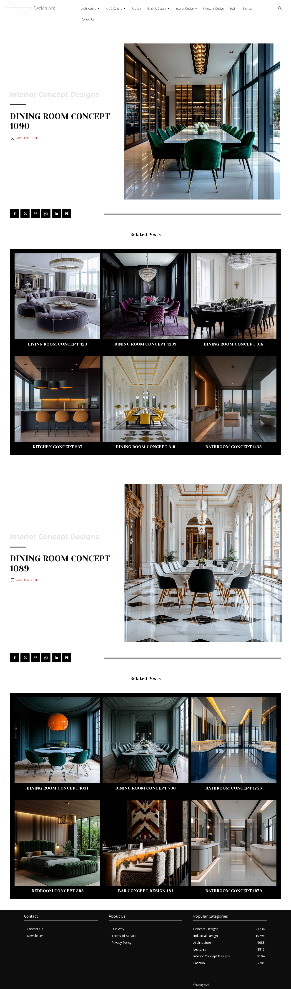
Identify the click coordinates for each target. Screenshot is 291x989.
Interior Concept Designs (54, 94)
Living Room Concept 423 (57, 344)
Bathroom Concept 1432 (233, 446)
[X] (25, 213)
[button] (280, 8)
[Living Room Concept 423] (57, 296)
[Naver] (66, 213)
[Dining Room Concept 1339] (145, 296)
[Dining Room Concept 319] (145, 399)
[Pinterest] (35, 213)
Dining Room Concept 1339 (145, 344)
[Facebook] (14, 213)
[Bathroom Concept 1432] (233, 399)
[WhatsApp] (45, 213)
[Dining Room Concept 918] (233, 296)
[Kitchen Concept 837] (57, 399)
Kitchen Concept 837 (58, 446)
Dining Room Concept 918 (233, 344)
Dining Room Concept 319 (145, 446)
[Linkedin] (56, 213)
